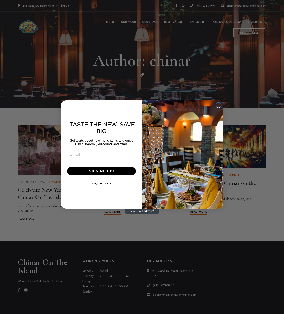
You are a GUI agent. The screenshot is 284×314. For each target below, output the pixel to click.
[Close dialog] (218, 104)
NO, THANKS (101, 183)
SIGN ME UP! (101, 171)
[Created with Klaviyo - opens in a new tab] (142, 211)
